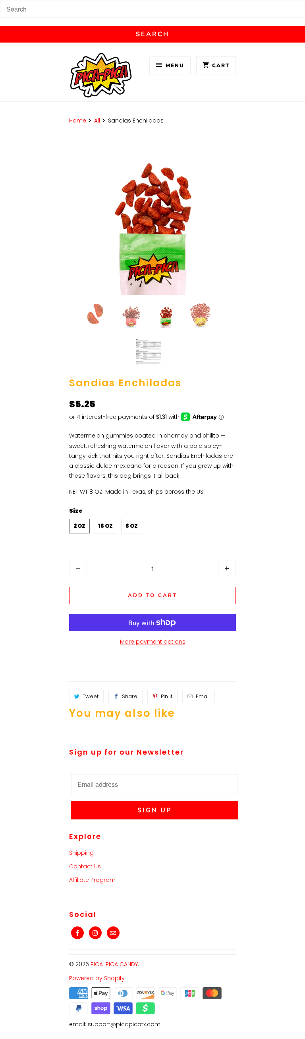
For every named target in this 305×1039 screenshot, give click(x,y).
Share (129, 696)
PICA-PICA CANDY (114, 964)
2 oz (79, 526)
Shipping (81, 853)
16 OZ (105, 526)
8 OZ (131, 526)
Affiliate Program (92, 880)
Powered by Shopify (97, 978)
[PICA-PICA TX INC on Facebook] (77, 932)
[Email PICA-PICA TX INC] (113, 932)
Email (203, 696)
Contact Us (85, 866)
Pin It (166, 696)
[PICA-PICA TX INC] (101, 77)
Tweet (90, 696)
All (97, 121)
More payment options (152, 642)
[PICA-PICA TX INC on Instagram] (95, 932)
